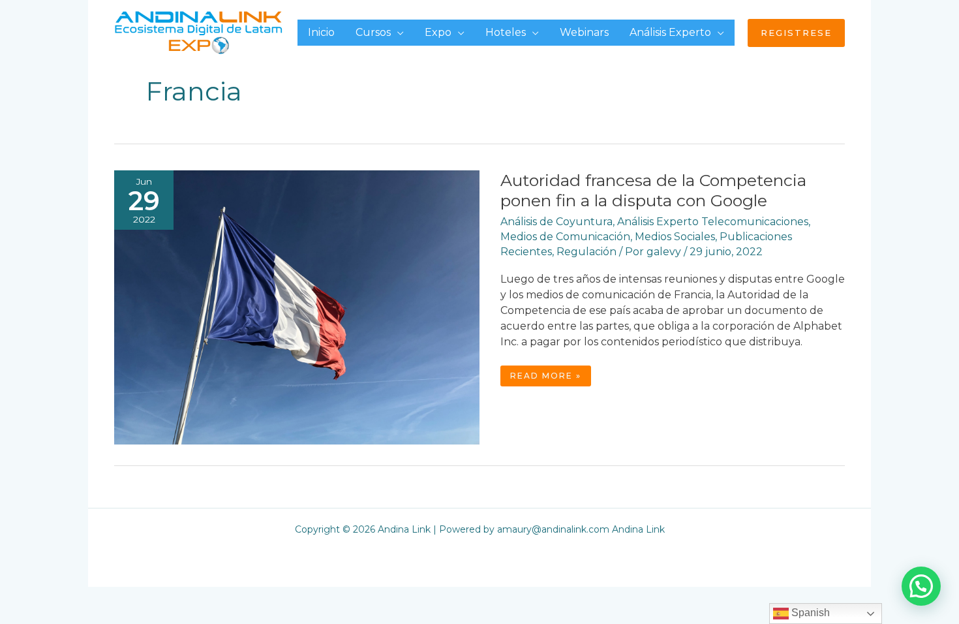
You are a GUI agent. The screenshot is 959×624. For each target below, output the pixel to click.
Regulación (586, 251)
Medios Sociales (675, 236)
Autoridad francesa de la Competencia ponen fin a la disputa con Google (653, 190)
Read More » (548, 378)
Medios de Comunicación (565, 236)
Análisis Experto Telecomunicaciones (712, 221)
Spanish (809, 612)
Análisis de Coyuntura (556, 221)
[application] (397, 32)
